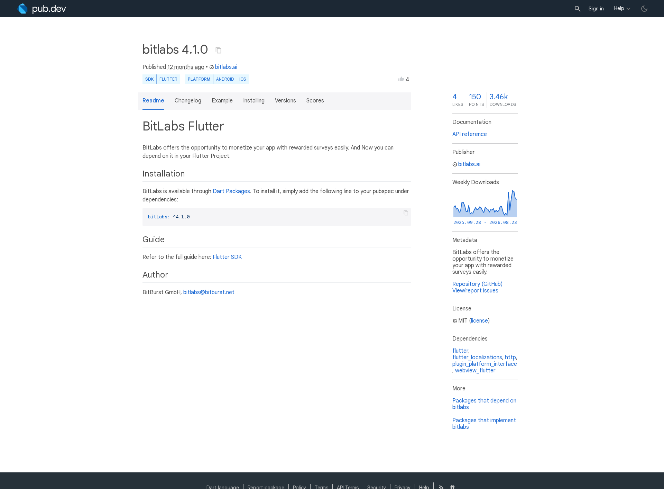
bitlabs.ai (226, 67)
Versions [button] (285, 100)
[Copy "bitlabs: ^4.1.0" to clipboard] (218, 50)
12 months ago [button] (185, 67)
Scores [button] (315, 100)
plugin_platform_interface (484, 364)
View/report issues (475, 290)
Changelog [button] (188, 100)
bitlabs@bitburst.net (208, 292)
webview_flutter (475, 370)
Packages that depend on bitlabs (484, 404)
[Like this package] (401, 78)
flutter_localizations (477, 357)
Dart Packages (231, 191)
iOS (242, 79)
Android (225, 79)
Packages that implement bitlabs (484, 424)
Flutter (168, 79)
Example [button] (222, 100)
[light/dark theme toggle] (644, 8)
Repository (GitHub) (477, 284)
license (479, 320)
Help (619, 8)
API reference (469, 134)
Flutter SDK (227, 257)
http (510, 357)
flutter (460, 350)
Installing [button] (254, 100)
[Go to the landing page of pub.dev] (41, 8)
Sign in (596, 9)
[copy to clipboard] (406, 212)
